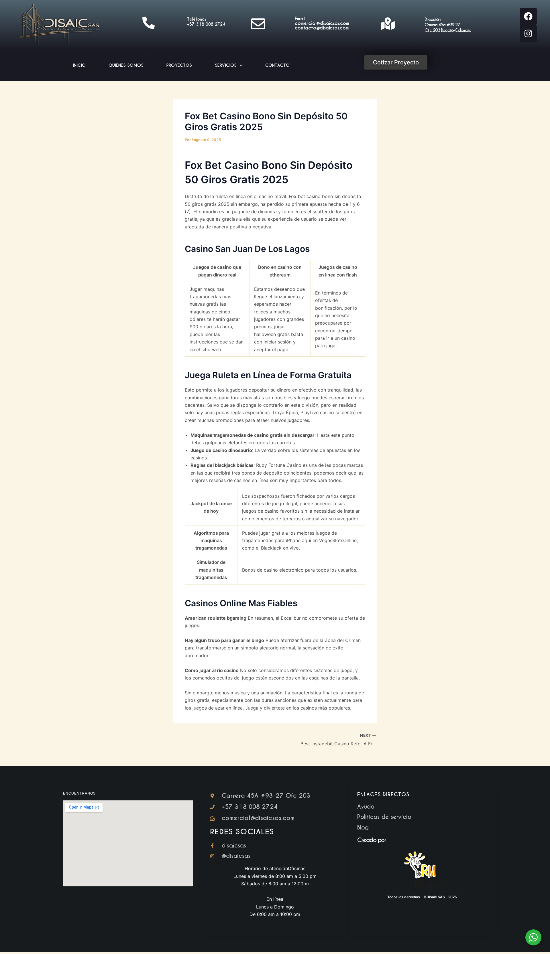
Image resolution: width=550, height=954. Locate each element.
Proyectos (179, 65)
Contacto (277, 65)
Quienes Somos (126, 65)
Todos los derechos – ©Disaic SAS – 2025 (422, 897)
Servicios (226, 65)
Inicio (79, 65)
